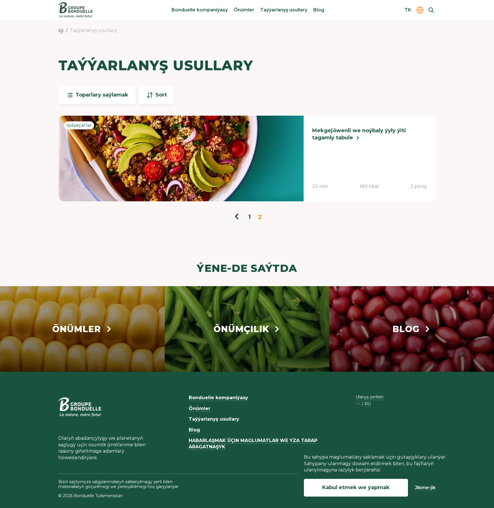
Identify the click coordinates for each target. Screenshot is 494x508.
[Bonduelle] (79, 407)
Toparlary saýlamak (101, 95)
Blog (318, 10)
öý (61, 30)
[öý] (75, 10)
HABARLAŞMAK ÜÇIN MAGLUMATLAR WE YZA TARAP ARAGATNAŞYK (253, 443)
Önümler (244, 10)
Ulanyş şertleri (369, 396)
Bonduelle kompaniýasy (200, 10)
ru (367, 403)
